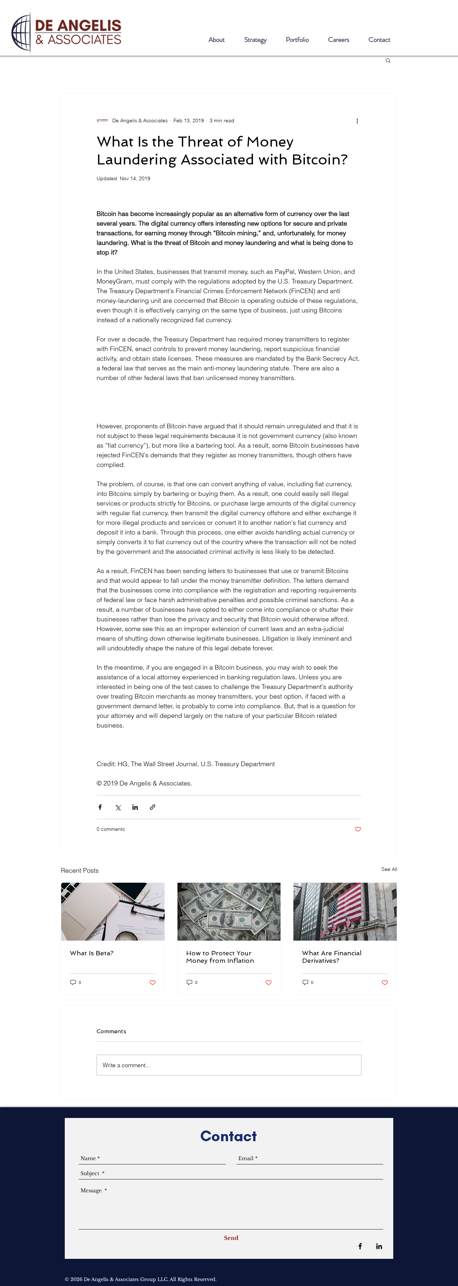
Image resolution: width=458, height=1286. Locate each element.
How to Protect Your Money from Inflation (220, 956)
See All (389, 869)
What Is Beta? (91, 953)
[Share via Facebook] (100, 807)
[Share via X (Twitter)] (117, 807)
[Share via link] (152, 807)
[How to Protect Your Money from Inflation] (229, 912)
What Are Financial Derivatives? (331, 956)
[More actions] (357, 120)
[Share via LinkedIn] (135, 807)
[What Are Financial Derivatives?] (345, 912)
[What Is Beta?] (113, 912)
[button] (388, 60)
